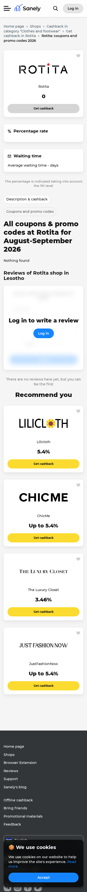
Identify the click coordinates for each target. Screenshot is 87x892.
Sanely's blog (15, 787)
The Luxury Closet (43, 590)
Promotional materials (23, 816)
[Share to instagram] (18, 887)
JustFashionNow (43, 664)
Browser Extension (20, 762)
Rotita (43, 86)
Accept (43, 877)
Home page (14, 746)
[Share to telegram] (7, 887)
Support (11, 779)
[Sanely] (27, 8)
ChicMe (43, 516)
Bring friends (15, 808)
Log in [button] (73, 8)
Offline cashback (18, 800)
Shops (9, 755)
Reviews (11, 771)
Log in (43, 333)
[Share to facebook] (28, 887)
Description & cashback (27, 199)
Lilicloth (44, 442)
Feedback (12, 824)
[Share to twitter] (38, 887)
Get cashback (43, 107)
